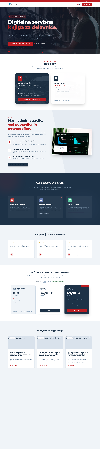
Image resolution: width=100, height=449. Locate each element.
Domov (21, 4)
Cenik (57, 4)
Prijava (86, 4)
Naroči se (76, 310)
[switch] (44, 282)
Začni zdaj (50, 310)
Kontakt (73, 4)
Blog (27, 4)
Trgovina (65, 4)
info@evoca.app (88, 1)
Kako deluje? (40, 43)
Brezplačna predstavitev (31, 99)
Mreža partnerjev (47, 4)
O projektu (35, 4)
